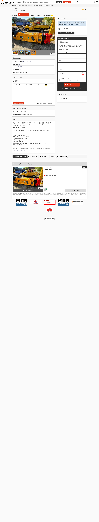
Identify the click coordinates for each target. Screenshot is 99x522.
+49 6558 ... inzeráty (65, 99)
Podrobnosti (76, 190)
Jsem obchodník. (65, 78)
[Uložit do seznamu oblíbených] (83, 10)
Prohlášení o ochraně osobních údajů (71, 88)
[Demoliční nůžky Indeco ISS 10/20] (28, 178)
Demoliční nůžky (26, 61)
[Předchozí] (13, 36)
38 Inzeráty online (62, 29)
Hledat (59, 2)
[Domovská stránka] (12, 5)
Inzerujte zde (50, 218)
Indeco (20, 64)
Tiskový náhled (33, 156)
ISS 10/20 (19, 67)
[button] (97, 2)
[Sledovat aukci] (85, 170)
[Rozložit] (49, 197)
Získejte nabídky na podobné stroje (69, 80)
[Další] (53, 36)
